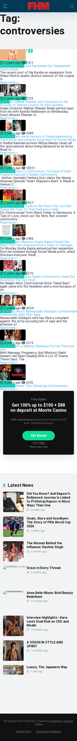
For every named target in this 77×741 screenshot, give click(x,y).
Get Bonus (39, 435)
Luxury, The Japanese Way (47, 667)
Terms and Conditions (48, 731)
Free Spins (38, 399)
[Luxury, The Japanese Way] (13, 674)
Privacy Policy (23, 731)
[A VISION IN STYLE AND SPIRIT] (13, 660)
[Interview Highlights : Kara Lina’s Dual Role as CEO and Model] (13, 635)
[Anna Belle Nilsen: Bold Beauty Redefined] (15, 591)
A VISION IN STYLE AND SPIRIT (45, 644)
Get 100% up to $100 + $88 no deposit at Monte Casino (38, 408)
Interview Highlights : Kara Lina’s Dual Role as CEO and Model (48, 621)
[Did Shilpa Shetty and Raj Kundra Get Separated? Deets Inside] (13, 55)
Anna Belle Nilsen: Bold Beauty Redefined (50, 595)
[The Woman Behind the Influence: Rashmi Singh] (13, 560)
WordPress (56, 721)
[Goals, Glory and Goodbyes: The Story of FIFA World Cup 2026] (13, 536)
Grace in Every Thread (44, 568)
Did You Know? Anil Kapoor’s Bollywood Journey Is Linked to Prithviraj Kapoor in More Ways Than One (48, 499)
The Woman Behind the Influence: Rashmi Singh (45, 545)
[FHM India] (38, 6)
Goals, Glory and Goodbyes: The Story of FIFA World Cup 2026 (49, 522)
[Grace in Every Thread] (15, 566)
